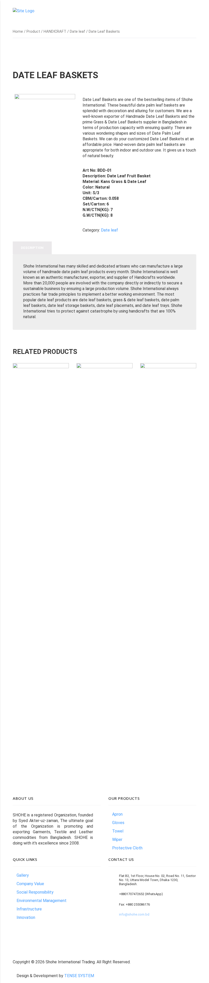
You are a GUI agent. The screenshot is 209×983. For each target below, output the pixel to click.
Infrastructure (29, 909)
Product (33, 31)
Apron (117, 814)
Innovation (26, 917)
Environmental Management (42, 900)
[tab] (32, 247)
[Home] (23, 10)
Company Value (30, 883)
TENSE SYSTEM (79, 975)
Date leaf (77, 31)
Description (32, 248)
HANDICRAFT (55, 31)
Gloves (118, 822)
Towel (117, 831)
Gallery (23, 875)
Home (18, 31)
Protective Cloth (127, 848)
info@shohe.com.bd (134, 914)
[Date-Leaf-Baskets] (45, 124)
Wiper (117, 839)
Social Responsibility (35, 892)
